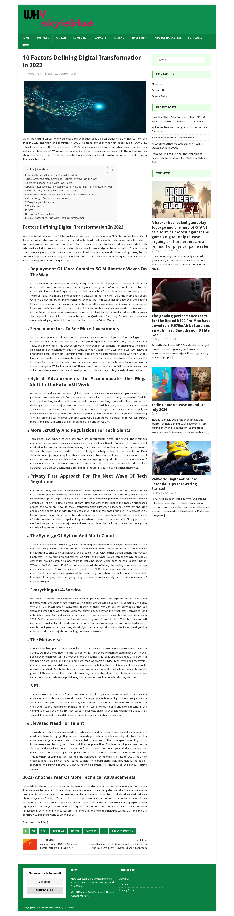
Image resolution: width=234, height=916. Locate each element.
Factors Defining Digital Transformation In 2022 (53, 175)
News (25, 45)
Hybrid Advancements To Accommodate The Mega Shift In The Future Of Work (70, 187)
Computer (80, 38)
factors (91, 831)
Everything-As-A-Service (40, 202)
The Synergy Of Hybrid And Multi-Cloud (48, 198)
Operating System (168, 38)
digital (74, 831)
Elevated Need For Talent (42, 214)
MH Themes (69, 908)
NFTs (31, 210)
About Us (157, 84)
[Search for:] (181, 60)
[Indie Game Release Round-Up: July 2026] (181, 398)
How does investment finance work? (173, 138)
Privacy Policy (159, 96)
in (104, 831)
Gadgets (101, 38)
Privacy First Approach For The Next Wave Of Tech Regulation (60, 195)
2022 (44, 831)
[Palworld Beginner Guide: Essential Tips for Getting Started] (181, 473)
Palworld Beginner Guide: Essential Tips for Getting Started (174, 484)
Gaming (119, 38)
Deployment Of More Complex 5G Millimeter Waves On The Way (62, 179)
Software (195, 38)
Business (43, 38)
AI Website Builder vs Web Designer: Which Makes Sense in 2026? (177, 146)
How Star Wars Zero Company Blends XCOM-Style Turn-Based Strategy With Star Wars (179, 119)
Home (25, 38)
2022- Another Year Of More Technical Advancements (57, 218)
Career (61, 38)
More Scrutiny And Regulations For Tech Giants (52, 191)
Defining (58, 831)
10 (33, 831)
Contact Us (158, 90)
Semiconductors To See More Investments (50, 183)
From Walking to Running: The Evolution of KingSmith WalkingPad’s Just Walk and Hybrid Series (179, 158)
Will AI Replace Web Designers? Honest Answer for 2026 (92, 894)
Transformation (122, 831)
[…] (158, 269)
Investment (139, 38)
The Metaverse (35, 206)
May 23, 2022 (35, 74)
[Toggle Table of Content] (109, 170)
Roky (50, 74)
